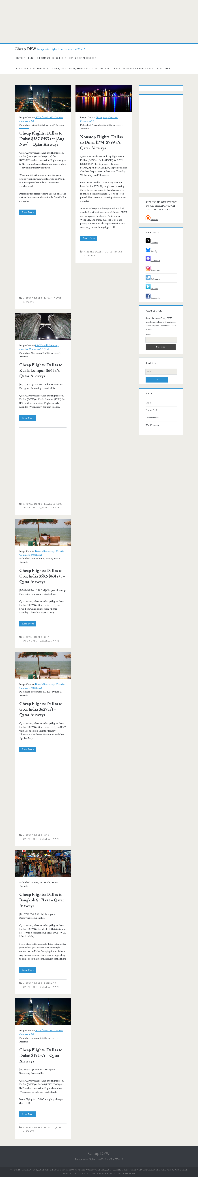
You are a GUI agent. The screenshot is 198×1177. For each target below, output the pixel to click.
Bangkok (50, 983)
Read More (29, 213)
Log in (148, 403)
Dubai (48, 298)
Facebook (155, 298)
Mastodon (155, 260)
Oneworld (30, 508)
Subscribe (163, 68)
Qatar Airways (49, 508)
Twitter (154, 288)
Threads (154, 242)
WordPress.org (152, 425)
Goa (46, 637)
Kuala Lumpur (53, 504)
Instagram (155, 270)
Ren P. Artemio (57, 124)
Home (20, 58)
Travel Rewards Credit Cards (133, 68)
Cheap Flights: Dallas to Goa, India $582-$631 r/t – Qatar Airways (43, 532)
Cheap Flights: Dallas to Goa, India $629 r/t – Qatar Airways (43, 665)
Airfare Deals (32, 298)
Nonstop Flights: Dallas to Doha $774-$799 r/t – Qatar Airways (103, 98)
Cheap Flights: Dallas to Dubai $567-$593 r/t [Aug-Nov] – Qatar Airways (43, 98)
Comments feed (153, 417)
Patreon (154, 219)
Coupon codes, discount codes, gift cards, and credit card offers (63, 68)
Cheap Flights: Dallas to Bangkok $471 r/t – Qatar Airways (43, 863)
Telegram (155, 279)
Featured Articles (82, 58)
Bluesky (154, 251)
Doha (108, 252)
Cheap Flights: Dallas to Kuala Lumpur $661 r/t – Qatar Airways (43, 326)
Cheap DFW (25, 49)
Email (148, 334)
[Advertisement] (99, 21)
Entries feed (151, 410)
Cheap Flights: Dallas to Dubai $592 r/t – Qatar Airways (43, 1011)
